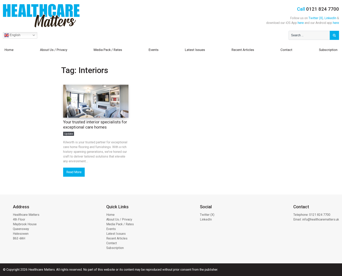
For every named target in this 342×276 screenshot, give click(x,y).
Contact (286, 50)
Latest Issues (195, 50)
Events (154, 50)
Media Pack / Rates (108, 50)
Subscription (328, 50)
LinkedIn (330, 18)
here (301, 23)
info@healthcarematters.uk (320, 219)
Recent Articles (243, 50)
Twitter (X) (316, 18)
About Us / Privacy (53, 50)
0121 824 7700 (319, 215)
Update (68, 133)
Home (9, 50)
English (14, 35)
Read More (74, 172)
